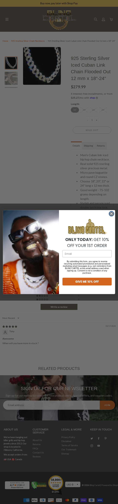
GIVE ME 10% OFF (87, 281)
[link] (87, 227)
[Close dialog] (111, 213)
